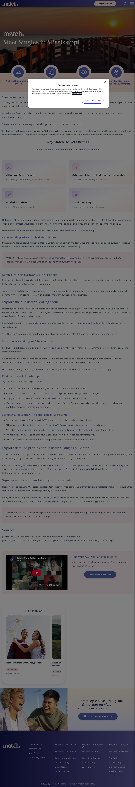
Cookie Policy (77, 93)
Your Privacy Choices (93, 100)
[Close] (105, 82)
